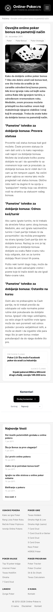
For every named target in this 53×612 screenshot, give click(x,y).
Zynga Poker (8, 594)
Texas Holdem (34, 515)
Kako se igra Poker (11, 515)
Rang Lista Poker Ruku (13, 519)
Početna (5, 18)
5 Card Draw (34, 542)
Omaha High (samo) (37, 524)
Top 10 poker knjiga (11, 563)
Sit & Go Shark (35, 573)
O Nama (32, 589)
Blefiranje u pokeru (15, 487)
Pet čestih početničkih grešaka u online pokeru (25, 436)
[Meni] (47, 7)
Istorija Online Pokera (12, 529)
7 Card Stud (33, 529)
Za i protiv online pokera (17, 456)
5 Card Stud (33, 538)
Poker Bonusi (21, 41)
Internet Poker (9, 568)
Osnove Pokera (11, 510)
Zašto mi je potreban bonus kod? (22, 466)
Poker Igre (34, 510)
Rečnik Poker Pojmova (13, 524)
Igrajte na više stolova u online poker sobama (24, 477)
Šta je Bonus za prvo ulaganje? (21, 447)
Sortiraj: (14, 406)
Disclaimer (27, 606)
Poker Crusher (34, 568)
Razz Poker (33, 547)
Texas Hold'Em (9, 573)
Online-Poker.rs (27, 6)
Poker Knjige (9, 558)
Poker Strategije (37, 41)
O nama (15, 606)
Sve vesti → (10, 497)
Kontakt (31, 594)
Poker (9, 41)
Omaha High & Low (37, 519)
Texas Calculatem (36, 577)
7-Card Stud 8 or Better (39, 533)
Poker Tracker (34, 563)
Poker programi (37, 558)
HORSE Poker (34, 551)
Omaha (5, 577)
